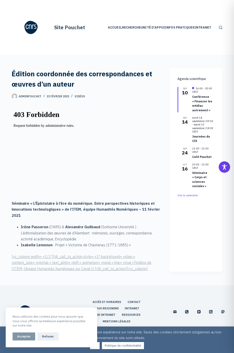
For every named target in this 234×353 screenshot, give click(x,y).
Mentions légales (117, 321)
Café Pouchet (202, 157)
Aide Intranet (104, 314)
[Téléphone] (187, 311)
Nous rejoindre (106, 308)
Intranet (202, 27)
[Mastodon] (223, 311)
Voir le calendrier (188, 195)
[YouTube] (199, 311)
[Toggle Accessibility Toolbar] (224, 167)
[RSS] (211, 311)
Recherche (131, 27)
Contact (134, 302)
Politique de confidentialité (123, 346)
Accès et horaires (107, 302)
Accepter (24, 336)
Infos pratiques (179, 27)
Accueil (115, 27)
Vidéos (79, 96)
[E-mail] (175, 311)
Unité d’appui (153, 27)
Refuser (48, 336)
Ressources (131, 314)
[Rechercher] (220, 27)
